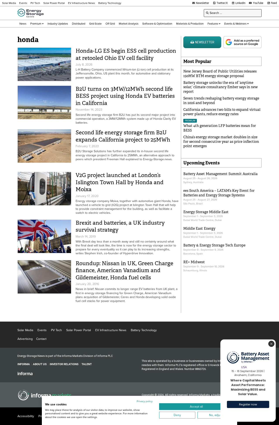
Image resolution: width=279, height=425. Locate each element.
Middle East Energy (199, 228)
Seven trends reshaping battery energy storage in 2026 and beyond (221, 100)
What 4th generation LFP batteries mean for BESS (219, 128)
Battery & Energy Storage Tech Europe (214, 245)
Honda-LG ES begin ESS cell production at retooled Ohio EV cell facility (126, 54)
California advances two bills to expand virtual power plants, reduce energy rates (221, 111)
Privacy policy (145, 401)
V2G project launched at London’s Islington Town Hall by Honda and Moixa (119, 182)
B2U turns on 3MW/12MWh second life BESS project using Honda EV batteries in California (125, 96)
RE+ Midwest (194, 262)
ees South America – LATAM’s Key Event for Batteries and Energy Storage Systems (219, 192)
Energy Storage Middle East (206, 212)
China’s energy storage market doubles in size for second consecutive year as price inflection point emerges (221, 141)
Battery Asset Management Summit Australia (220, 174)
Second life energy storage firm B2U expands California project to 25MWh (123, 136)
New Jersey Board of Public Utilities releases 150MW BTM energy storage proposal (220, 73)
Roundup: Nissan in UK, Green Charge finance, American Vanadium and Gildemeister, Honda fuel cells (124, 270)
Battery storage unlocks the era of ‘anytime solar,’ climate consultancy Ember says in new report (220, 87)
